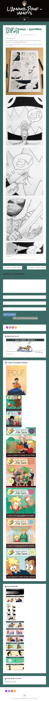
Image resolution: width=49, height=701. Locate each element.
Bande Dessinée (24, 35)
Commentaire (6, 278)
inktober (21, 259)
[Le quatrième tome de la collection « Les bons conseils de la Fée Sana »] (21, 442)
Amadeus (30, 698)
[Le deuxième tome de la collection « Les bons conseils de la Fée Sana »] (20, 533)
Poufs (34, 35)
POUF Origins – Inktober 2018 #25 (36, 267)
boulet (11, 259)
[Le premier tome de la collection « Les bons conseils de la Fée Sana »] (21, 563)
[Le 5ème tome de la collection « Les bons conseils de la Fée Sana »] (14, 419)
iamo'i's (17, 35)
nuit (30, 259)
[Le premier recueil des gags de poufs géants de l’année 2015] (16, 380)
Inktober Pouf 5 (9, 354)
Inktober (30, 35)
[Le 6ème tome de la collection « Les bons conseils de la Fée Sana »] (14, 403)
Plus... (4, 317)
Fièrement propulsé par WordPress (18, 698)
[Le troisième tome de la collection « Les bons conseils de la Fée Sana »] (20, 503)
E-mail (5, 300)
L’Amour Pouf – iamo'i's (24, 10)
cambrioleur (16, 259)
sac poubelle (34, 259)
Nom (4, 294)
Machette (26, 259)
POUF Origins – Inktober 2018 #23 (12, 267)
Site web (5, 306)
